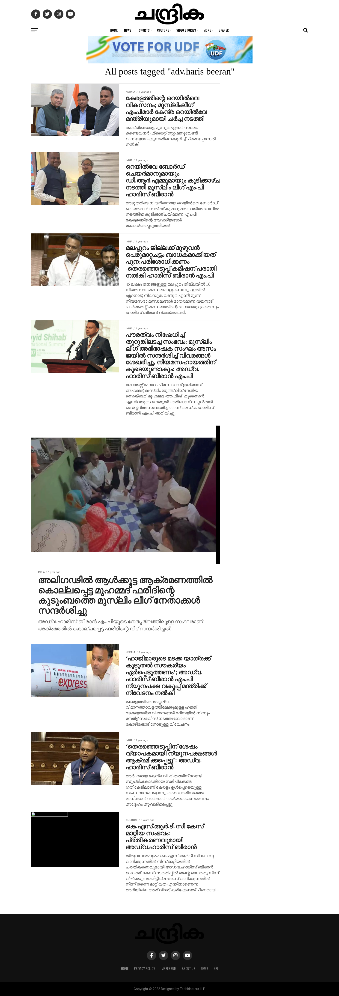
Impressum (168, 968)
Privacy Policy (144, 968)
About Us (188, 968)
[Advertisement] (271, 274)
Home (114, 30)
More (207, 30)
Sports (144, 30)
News (127, 30)
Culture (163, 30)
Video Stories (186, 30)
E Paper (223, 30)
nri (216, 968)
